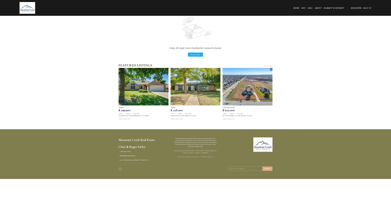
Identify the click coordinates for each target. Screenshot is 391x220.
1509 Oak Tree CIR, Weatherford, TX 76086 (134, 115)
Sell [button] (310, 8)
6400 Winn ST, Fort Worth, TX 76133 (183, 115)
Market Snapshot (334, 8)
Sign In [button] (367, 8)
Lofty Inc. (188, 157)
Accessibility (204, 152)
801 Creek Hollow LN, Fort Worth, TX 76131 (237, 115)
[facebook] (120, 169)
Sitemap (197, 152)
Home (296, 8)
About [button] (318, 8)
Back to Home (195, 54)
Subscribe (267, 169)
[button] (27, 8)
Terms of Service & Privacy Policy (184, 150)
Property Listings (188, 152)
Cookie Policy (200, 150)
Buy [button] (304, 8)
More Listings (268, 66)
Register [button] (356, 8)
